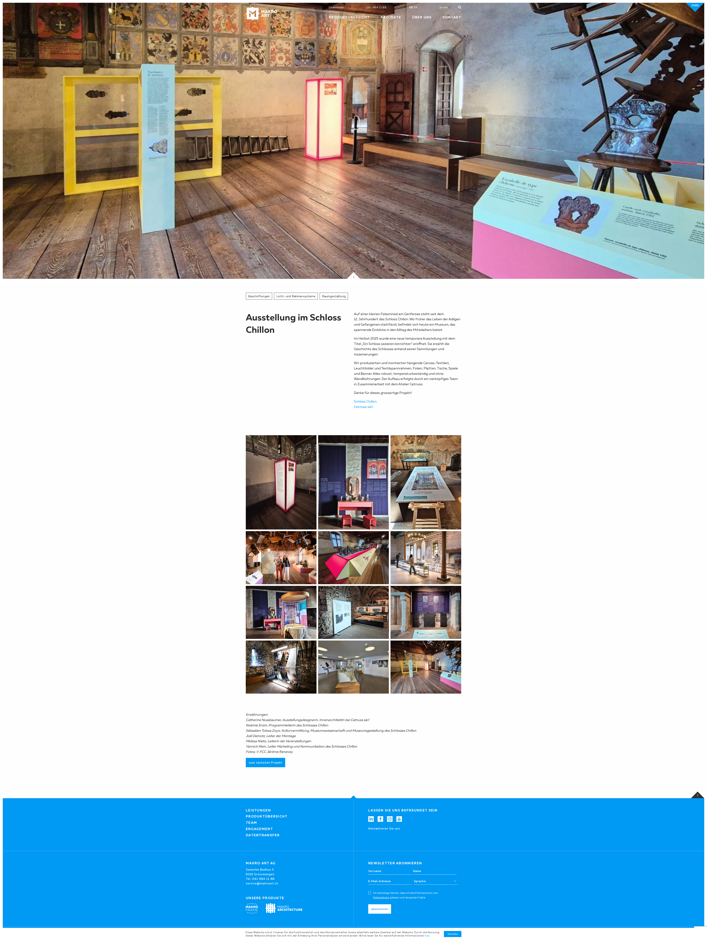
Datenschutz (381, 897)
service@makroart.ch (262, 883)
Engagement (259, 829)
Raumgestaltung (334, 296)
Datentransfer (263, 835)
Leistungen (258, 810)
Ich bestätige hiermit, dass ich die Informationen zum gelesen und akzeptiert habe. (405, 895)
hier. (427, 935)
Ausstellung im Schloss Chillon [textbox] (293, 323)
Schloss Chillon (365, 401)
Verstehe (453, 933)
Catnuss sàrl (363, 407)
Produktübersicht (267, 816)
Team (251, 823)
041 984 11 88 (376, 7)
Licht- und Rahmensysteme (295, 296)
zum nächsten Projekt (265, 762)
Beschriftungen (259, 296)
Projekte (391, 17)
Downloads (336, 7)
